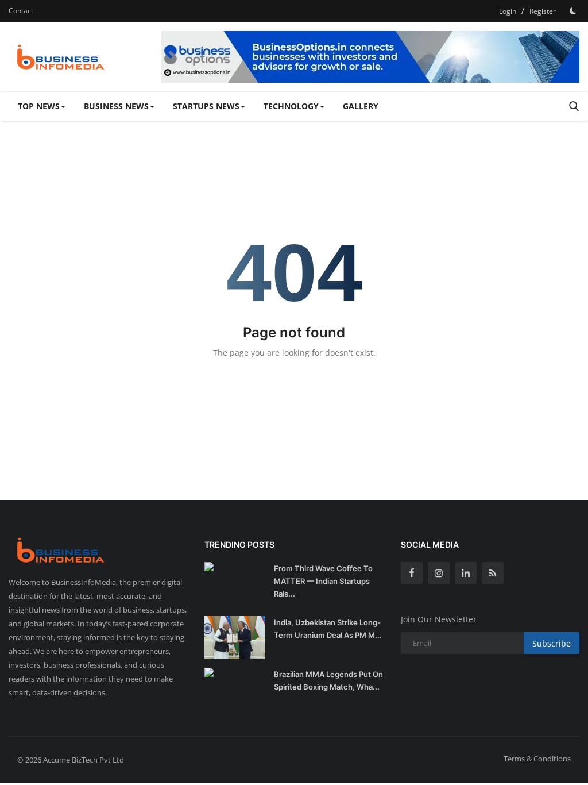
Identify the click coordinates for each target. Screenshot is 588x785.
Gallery (360, 106)
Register (542, 11)
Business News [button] (116, 106)
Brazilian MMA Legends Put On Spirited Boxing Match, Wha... (328, 680)
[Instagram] (439, 573)
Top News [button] (39, 106)
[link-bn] (370, 57)
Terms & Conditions (537, 758)
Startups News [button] (206, 106)
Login (507, 11)
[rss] (493, 573)
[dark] (573, 11)
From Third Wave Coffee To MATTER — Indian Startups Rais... (323, 581)
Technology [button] (291, 106)
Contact (21, 11)
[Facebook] (412, 573)
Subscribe (551, 643)
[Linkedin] (466, 573)
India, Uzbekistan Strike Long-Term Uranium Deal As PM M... (328, 629)
